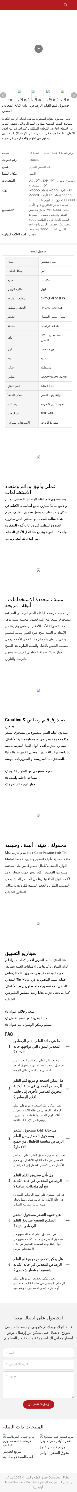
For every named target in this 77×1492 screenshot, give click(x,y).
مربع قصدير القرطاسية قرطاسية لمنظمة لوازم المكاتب (19, 1455)
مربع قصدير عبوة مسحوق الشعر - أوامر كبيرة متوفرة (56, 1451)
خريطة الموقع (48, 1482)
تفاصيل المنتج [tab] (38, 251)
